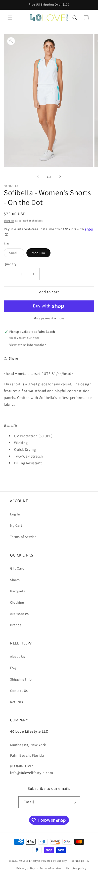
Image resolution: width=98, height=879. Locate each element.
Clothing (17, 602)
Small (16, 253)
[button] (10, 17)
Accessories (19, 613)
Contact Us (19, 690)
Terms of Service (23, 536)
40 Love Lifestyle (30, 860)
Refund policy (80, 860)
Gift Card (17, 568)
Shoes (15, 580)
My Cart (16, 525)
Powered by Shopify (54, 860)
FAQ (13, 668)
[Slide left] (37, 176)
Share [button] (13, 358)
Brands (16, 625)
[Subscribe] (74, 802)
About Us (17, 656)
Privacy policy (25, 868)
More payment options (49, 318)
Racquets (17, 591)
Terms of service (50, 868)
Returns (16, 702)
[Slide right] (60, 176)
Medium (38, 253)
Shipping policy (76, 868)
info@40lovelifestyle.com (31, 772)
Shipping (9, 220)
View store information (27, 345)
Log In (15, 514)
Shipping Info (21, 679)
